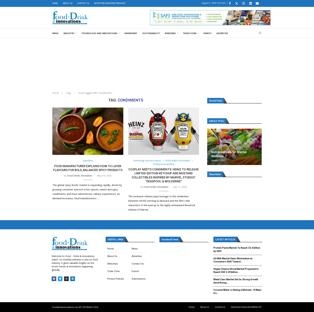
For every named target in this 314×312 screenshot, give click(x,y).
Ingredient (130, 33)
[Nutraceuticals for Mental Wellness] (234, 147)
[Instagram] (243, 3)
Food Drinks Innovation (79, 175)
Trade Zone (189, 33)
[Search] (260, 33)
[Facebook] (229, 3)
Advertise (222, 33)
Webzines (170, 33)
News (55, 33)
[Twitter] (236, 3)
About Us (67, 3)
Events (207, 33)
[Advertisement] (157, 62)
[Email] (257, 3)
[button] (210, 146)
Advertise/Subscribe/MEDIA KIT (110, 3)
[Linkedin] (250, 3)
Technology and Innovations (99, 33)
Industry (68, 33)
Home (55, 3)
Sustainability (151, 33)
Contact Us (83, 3)
